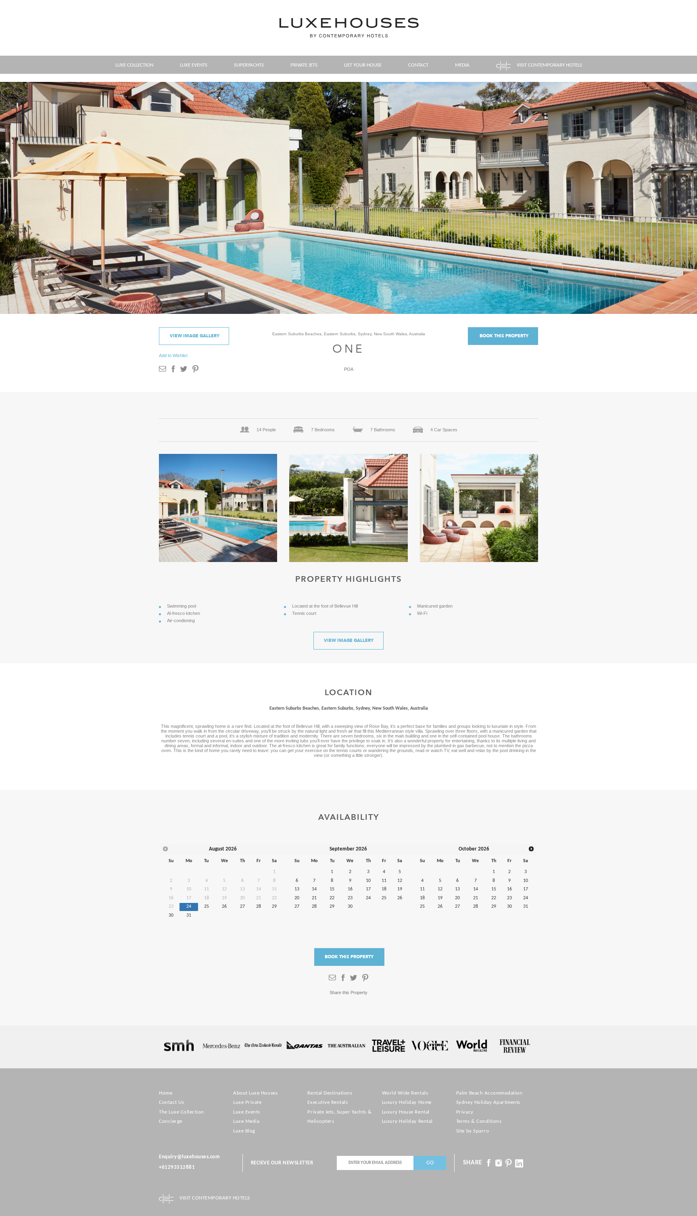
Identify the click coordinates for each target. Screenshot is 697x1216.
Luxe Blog (244, 1131)
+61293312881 (177, 1167)
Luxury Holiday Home (407, 1102)
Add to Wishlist (173, 355)
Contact (418, 65)
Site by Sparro (472, 1131)
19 (399, 889)
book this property (504, 336)
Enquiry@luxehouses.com (189, 1157)
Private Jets (303, 65)
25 (206, 906)
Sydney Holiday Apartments (488, 1102)
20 (296, 898)
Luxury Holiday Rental (407, 1121)
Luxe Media (246, 1121)
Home (165, 1093)
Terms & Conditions (478, 1121)
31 (188, 915)
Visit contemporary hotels (549, 65)
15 (332, 889)
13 (296, 889)
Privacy (465, 1112)
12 (399, 880)
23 (350, 898)
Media (462, 65)
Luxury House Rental (406, 1112)
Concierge (170, 1121)
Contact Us (171, 1102)
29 (274, 906)
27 (242, 906)
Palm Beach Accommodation (489, 1093)
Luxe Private (247, 1102)
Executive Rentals (327, 1102)
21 (314, 898)
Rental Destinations (329, 1093)
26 (224, 906)
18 (384, 889)
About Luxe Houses (255, 1093)
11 (384, 880)
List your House (363, 65)
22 (332, 898)
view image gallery (194, 336)
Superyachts (249, 65)
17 (368, 889)
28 (258, 906)
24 (188, 906)
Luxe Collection (134, 65)
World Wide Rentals (405, 1093)
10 (368, 880)
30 (171, 915)
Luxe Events (193, 65)
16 (350, 889)
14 (314, 889)
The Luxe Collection (181, 1112)
